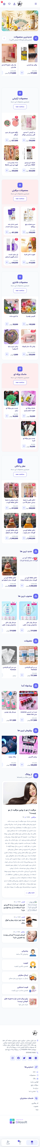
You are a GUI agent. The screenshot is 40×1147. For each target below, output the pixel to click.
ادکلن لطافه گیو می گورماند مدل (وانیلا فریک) (29, 579)
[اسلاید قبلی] (35, 20)
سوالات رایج (34, 1085)
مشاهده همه (20, 107)
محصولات (32, 1075)
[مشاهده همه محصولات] (4, 38)
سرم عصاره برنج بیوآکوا (30, 225)
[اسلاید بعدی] (4, 20)
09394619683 (31, 1053)
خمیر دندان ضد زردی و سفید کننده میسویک (12, 225)
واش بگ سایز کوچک (28, 346)
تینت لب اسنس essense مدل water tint (29, 713)
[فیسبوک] (18, 1058)
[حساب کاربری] (14, 3)
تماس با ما (32, 1091)
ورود (37, 1109)
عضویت (36, 1106)
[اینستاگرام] (12, 1058)
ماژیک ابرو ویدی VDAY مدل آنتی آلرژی (30, 164)
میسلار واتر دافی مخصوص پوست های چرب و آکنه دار (30, 624)
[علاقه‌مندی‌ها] (9, 3)
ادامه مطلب (31, 893)
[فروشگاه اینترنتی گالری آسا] (35, 1033)
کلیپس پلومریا (30, 316)
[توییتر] (24, 1058)
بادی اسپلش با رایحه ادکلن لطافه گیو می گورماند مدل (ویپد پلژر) (11, 501)
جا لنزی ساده (14, 316)
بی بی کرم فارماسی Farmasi (31, 668)
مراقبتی (33, 817)
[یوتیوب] (30, 1058)
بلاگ (34, 1079)
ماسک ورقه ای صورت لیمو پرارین (29, 409)
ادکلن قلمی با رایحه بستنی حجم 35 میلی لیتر (28, 501)
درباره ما (35, 1088)
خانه (34, 1072)
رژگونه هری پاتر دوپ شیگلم (11, 133)
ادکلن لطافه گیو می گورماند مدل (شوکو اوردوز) (12, 531)
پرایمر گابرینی (32, 757)
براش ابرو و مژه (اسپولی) (13, 347)
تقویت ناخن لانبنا (29, 255)
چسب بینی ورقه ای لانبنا (29, 439)
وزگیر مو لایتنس (32, 65)
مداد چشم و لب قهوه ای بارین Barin (11, 164)
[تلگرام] (35, 1058)
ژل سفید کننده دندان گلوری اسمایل (11, 256)
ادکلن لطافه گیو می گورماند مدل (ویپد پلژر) (29, 531)
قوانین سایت (34, 1082)
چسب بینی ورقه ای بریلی (12, 409)
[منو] (35, 3)
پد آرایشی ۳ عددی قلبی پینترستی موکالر (28, 133)
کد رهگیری (35, 1103)
